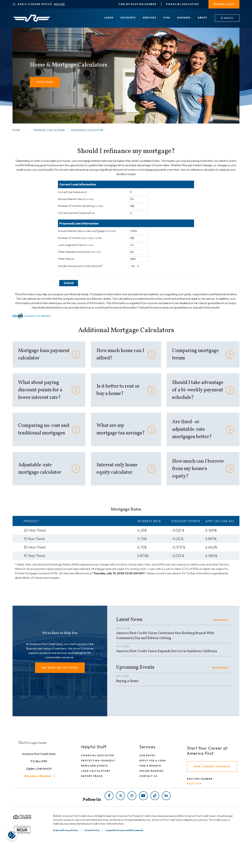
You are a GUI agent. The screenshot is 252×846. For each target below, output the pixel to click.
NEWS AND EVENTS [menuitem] (94, 765)
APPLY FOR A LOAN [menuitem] (152, 760)
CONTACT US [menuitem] (148, 776)
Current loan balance (72, 192)
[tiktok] (154, 795)
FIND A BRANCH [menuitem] (150, 765)
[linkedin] (166, 795)
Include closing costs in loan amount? (80, 266)
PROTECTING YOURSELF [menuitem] (98, 760)
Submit (69, 283)
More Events (220, 667)
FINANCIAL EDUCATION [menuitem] (97, 755)
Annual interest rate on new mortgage (87, 231)
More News (221, 620)
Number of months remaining (80, 206)
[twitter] (120, 795)
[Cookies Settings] (11, 834)
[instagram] (131, 795)
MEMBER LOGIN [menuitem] (224, 4)
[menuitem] (109, 18)
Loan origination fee (75, 245)
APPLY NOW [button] (45, 82)
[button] (60, 667)
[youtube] (143, 795)
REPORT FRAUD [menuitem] (92, 776)
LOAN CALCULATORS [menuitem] (95, 771)
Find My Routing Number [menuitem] (137, 4)
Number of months (80, 238)
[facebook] (109, 795)
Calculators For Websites (37, 316)
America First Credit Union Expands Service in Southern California (166, 651)
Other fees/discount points (79, 251)
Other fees (66, 258)
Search (228, 18)
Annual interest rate (76, 199)
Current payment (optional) (76, 213)
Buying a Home (127, 681)
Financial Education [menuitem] (182, 4)
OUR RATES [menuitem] (147, 755)
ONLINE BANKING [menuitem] (151, 771)
